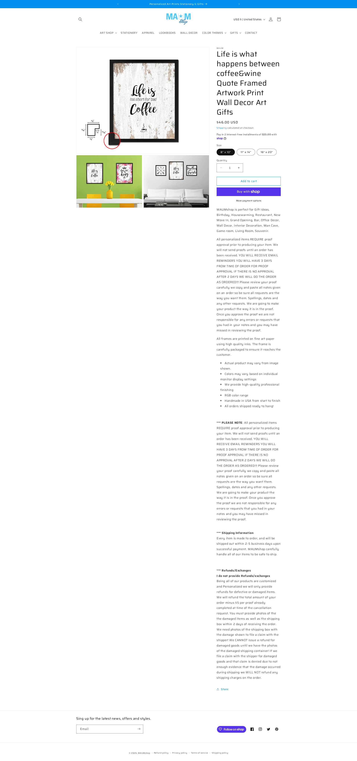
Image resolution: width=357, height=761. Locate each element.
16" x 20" (267, 152)
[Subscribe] (139, 729)
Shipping (222, 128)
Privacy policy (179, 752)
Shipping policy (220, 752)
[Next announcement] (239, 4)
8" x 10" (226, 152)
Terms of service (199, 752)
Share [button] (225, 689)
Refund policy (161, 752)
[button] (80, 19)
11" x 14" (246, 152)
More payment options (248, 200)
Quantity (222, 160)
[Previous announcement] (118, 4)
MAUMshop (144, 753)
